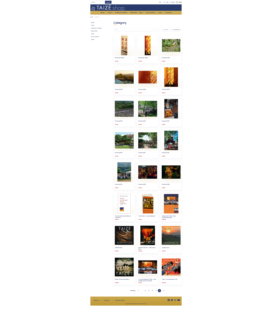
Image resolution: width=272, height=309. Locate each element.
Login (167, 2)
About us (96, 300)
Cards (92, 25)
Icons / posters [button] (150, 12)
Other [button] (160, 12)
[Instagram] (175, 300)
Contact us (107, 300)
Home (91, 17)
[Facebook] (169, 300)
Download (168, 12)
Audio (92, 34)
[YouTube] (178, 300)
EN (160, 2)
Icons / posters (95, 36)
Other (92, 39)
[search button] (154, 29)
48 (165, 29)
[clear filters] (158, 29)
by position (175, 29)
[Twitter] (172, 300)
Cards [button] (109, 12)
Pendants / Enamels (96, 28)
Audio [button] (140, 12)
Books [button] (102, 12)
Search (108, 2)
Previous (132, 290)
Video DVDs (133, 12)
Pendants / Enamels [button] (121, 12)
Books (92, 22)
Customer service (120, 300)
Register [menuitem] (173, 2)
